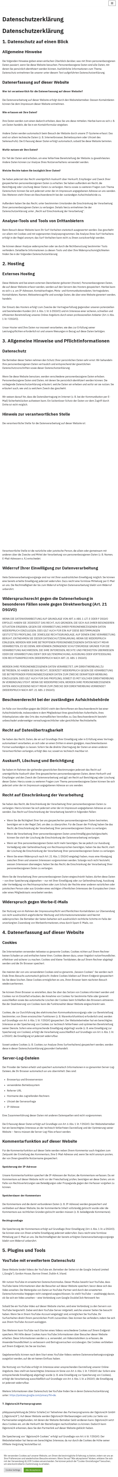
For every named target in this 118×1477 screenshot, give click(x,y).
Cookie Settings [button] (13, 1470)
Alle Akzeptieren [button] (33, 1470)
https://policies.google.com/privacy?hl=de (33, 1395)
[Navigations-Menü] (112, 3)
